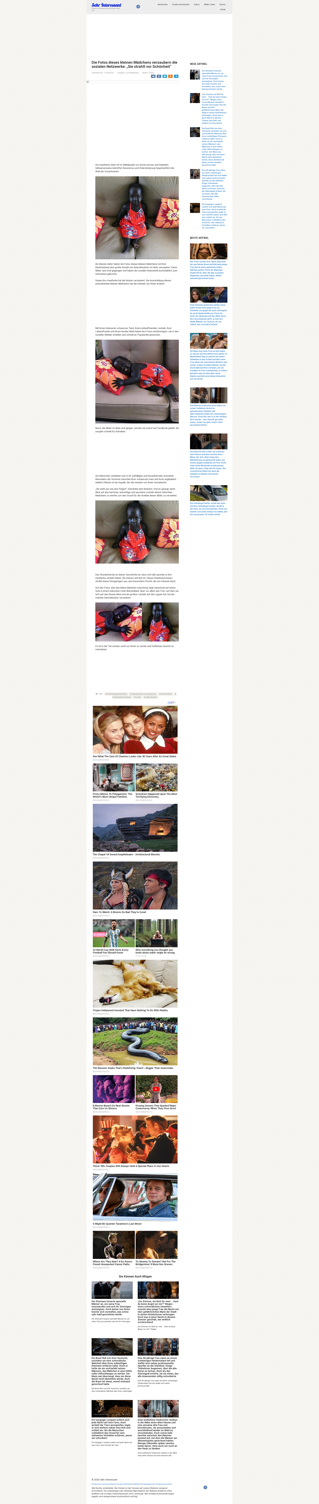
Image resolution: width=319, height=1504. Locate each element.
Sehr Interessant (106, 5)
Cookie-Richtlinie (124, 1484)
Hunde (222, 9)
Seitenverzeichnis (163, 1484)
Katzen (222, 4)
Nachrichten (163, 4)
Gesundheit (166, 694)
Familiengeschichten (117, 694)
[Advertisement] (159, 35)
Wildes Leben (209, 4)
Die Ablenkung (132, 73)
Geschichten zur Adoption (144, 694)
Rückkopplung (147, 1484)
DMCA (136, 1484)
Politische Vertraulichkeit (103, 1484)
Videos (197, 4)
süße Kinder (151, 697)
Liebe (138, 697)
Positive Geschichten (180, 4)
